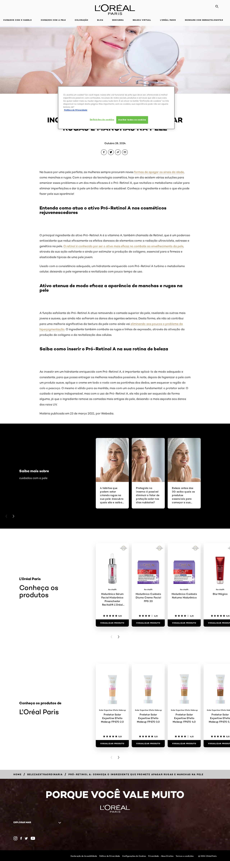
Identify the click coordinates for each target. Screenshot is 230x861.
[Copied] (118, 152)
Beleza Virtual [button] (142, 20)
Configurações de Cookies (134, 856)
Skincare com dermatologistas (204, 20)
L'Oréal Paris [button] (168, 20)
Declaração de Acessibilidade (84, 856)
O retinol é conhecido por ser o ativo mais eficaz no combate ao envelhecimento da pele (123, 246)
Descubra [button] (118, 20)
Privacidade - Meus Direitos (160, 856)
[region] (116, 107)
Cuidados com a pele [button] (53, 20)
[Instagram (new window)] (15, 838)
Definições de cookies (102, 119)
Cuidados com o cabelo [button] (17, 20)
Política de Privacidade (109, 856)
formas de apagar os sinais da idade (159, 172)
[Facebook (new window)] (21, 838)
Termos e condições (185, 856)
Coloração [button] (81, 20)
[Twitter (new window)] (26, 838)
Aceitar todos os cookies (132, 119)
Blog (100, 20)
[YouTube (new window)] (33, 838)
